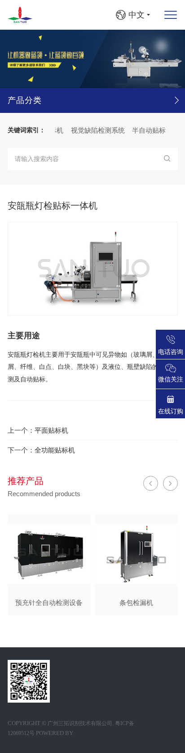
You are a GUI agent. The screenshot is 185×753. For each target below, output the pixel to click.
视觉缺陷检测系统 (93, 130)
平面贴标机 (51, 430)
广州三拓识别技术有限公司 (80, 723)
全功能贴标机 (55, 450)
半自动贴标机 (147, 130)
